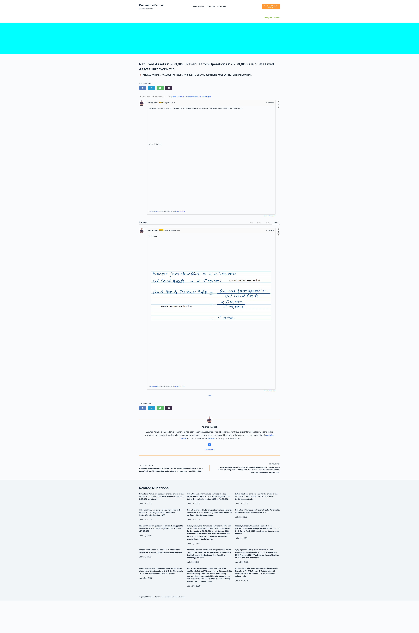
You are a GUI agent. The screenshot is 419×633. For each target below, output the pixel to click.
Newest (259, 222)
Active (276, 222)
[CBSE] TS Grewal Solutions (201, 75)
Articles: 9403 (209, 450)
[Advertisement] (209, 38)
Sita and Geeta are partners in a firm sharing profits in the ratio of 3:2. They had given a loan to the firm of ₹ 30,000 (161, 528)
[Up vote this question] (278, 101)
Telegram (268, 17)
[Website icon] (209, 444)
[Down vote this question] (278, 107)
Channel (276, 17)
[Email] (168, 88)
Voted (267, 222)
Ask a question (198, 6)
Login (209, 395)
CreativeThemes (178, 597)
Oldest (251, 222)
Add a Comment (270, 216)
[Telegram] (151, 88)
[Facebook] (142, 88)
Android (211, 438)
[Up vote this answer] (278, 229)
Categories (221, 6)
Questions (211, 6)
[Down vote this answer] (278, 234)
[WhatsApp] (160, 88)
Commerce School (151, 5)
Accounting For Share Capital (235, 75)
